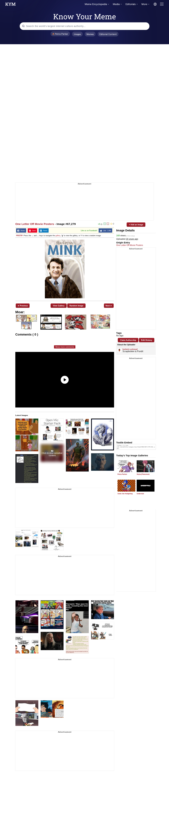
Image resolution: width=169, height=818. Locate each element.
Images (77, 34)
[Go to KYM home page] (10, 5)
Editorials (130, 4)
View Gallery (58, 306)
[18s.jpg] (64, 269)
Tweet (44, 231)
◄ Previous (22, 306)
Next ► (108, 306)
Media (116, 4)
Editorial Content (108, 34)
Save (33, 231)
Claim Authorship (128, 340)
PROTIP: (19, 236)
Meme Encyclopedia (96, 4)
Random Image (76, 306)
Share (22, 231)
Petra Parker (122, 474)
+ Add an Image (136, 224)
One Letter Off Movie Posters (34, 223)
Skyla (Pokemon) (143, 474)
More (144, 4)
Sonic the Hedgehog (125, 494)
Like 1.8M (106, 231)
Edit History (146, 340)
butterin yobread (130, 349)
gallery (57, 236)
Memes (90, 34)
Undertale (140, 494)
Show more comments (64, 347)
